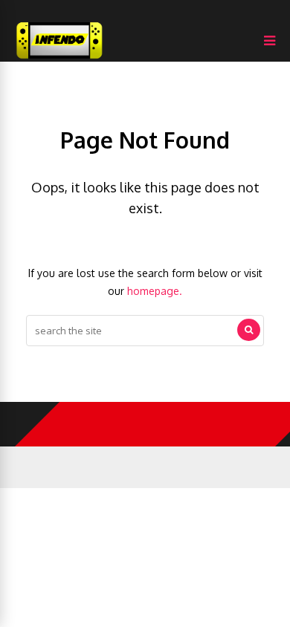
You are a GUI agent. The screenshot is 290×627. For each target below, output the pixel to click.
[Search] (248, 330)
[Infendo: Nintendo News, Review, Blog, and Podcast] (59, 58)
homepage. (154, 291)
